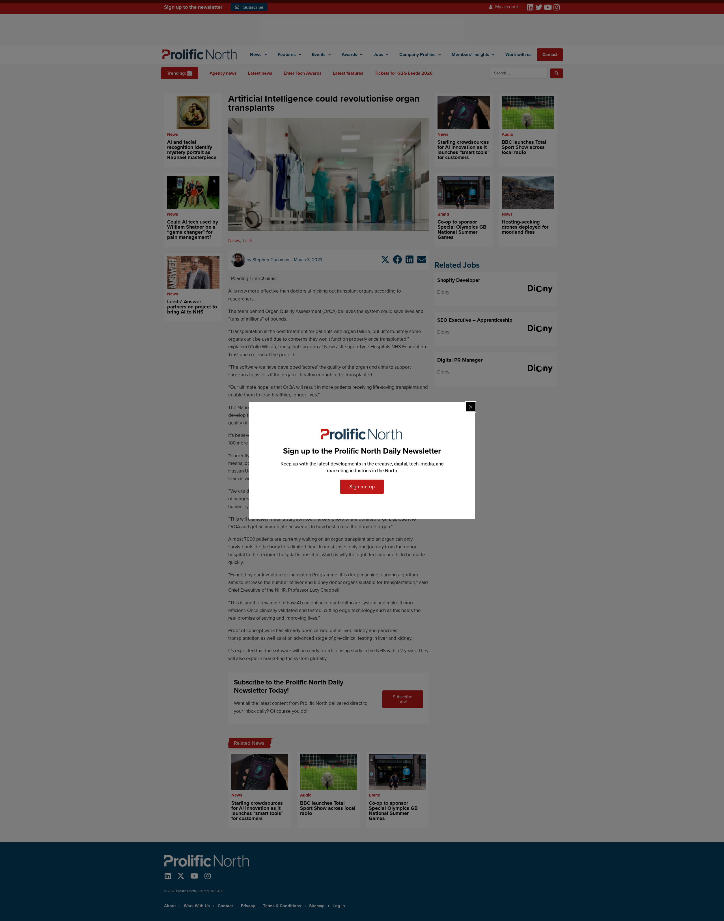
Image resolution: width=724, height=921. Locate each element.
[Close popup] (470, 406)
